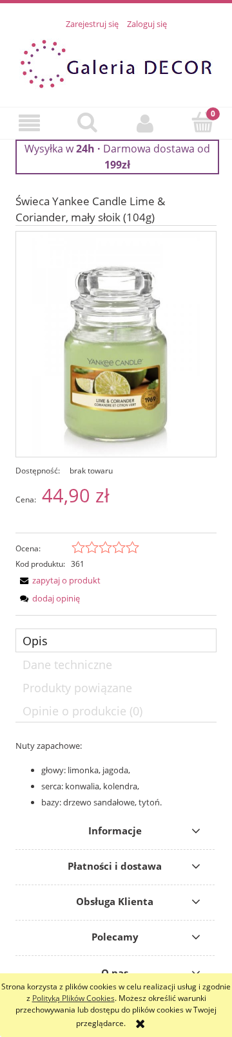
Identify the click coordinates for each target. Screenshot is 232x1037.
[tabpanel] (116, 774)
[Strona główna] (116, 62)
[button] (29, 122)
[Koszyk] (203, 121)
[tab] (116, 640)
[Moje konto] (145, 122)
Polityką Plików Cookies (73, 998)
